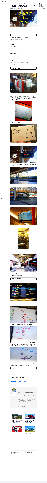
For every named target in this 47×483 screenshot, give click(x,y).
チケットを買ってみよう (41, 5)
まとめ (39, 7)
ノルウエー (15, 8)
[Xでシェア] (1, 196)
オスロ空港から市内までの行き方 (42, 4)
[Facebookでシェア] (1, 198)
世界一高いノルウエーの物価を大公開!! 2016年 (30, 453)
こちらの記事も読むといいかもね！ (42, 8)
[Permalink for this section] (24, 35)
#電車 (39, 13)
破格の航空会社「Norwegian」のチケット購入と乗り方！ (18, 381)
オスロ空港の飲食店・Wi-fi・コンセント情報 (16, 379)
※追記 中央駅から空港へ (42, 6)
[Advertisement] (23, 446)
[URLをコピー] (1, 194)
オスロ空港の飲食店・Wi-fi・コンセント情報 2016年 (17, 453)
